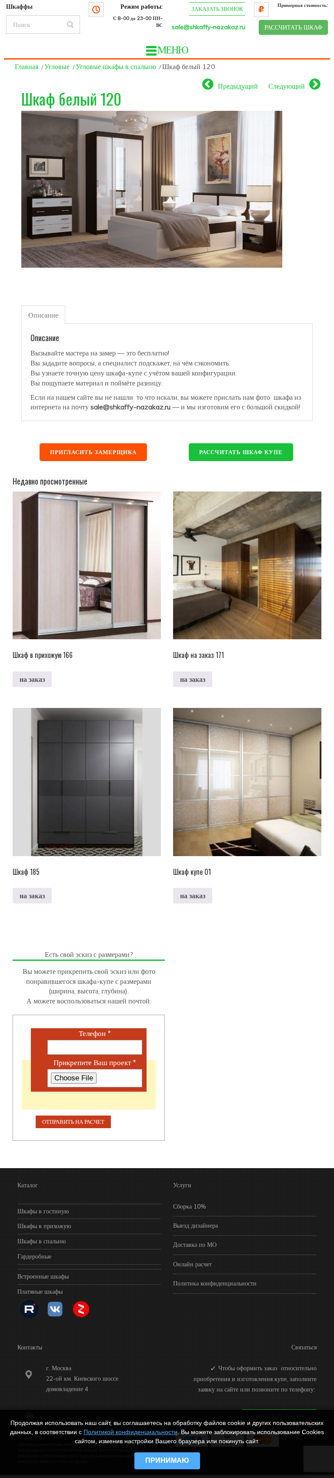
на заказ (32, 679)
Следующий (286, 86)
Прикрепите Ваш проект (94, 1062)
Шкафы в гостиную (43, 1211)
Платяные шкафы (40, 1291)
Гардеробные (34, 1256)
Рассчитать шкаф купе (241, 451)
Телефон (95, 1033)
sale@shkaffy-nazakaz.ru (208, 27)
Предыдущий (238, 86)
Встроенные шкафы (43, 1276)
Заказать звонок (217, 8)
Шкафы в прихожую (44, 1226)
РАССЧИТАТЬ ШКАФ (293, 27)
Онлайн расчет (192, 1264)
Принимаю (167, 1460)
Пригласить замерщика (93, 451)
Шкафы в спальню (41, 1241)
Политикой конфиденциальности (130, 1431)
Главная (26, 66)
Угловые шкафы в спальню (116, 66)
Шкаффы (19, 6)
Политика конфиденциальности (215, 1283)
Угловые (57, 66)
